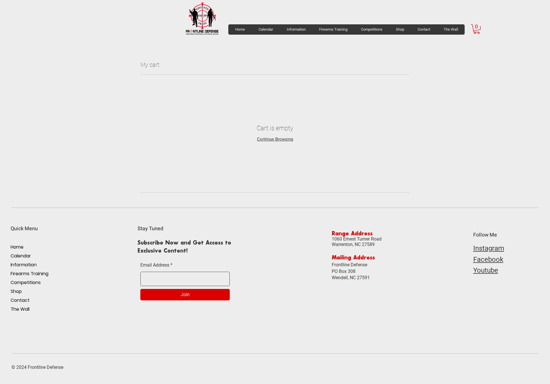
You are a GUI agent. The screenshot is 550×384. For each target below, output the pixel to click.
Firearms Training (29, 273)
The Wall (20, 309)
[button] (296, 29)
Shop (16, 291)
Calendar (21, 256)
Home (17, 247)
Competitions (26, 282)
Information (24, 264)
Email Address (154, 265)
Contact (20, 300)
